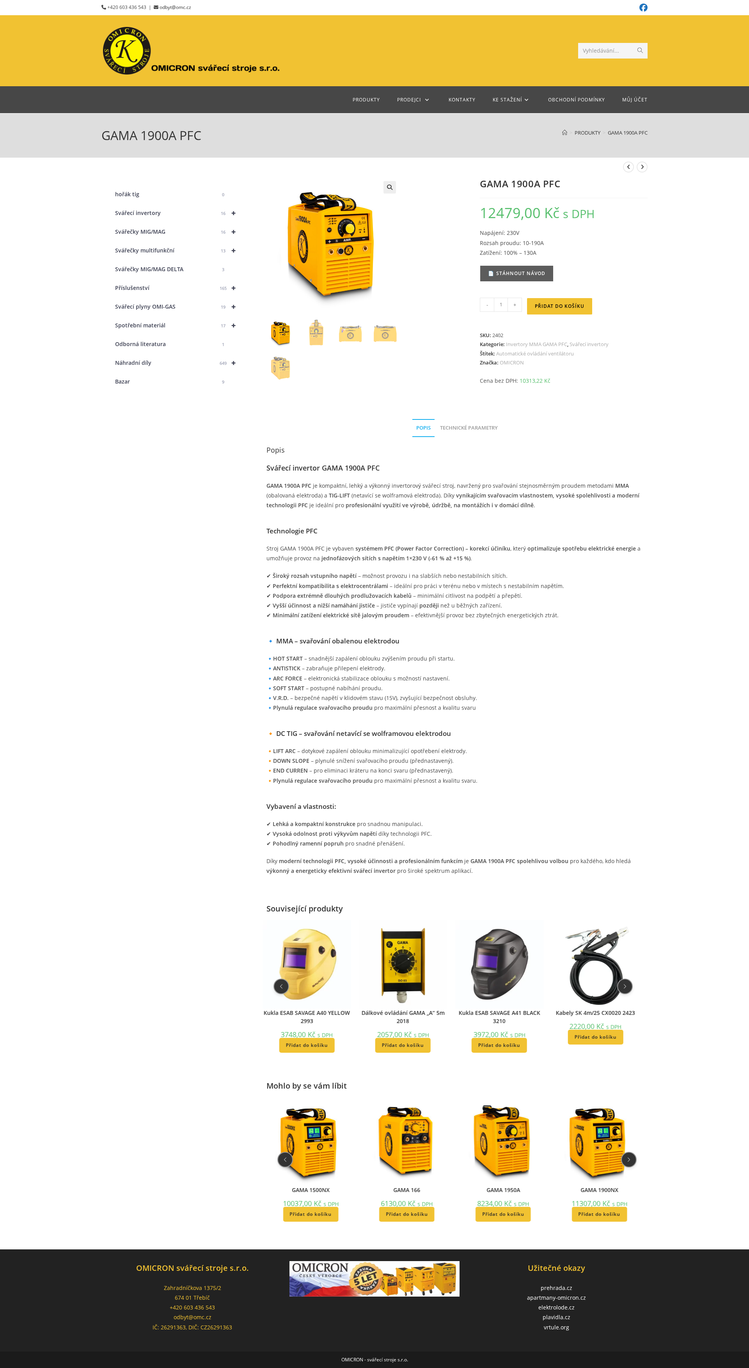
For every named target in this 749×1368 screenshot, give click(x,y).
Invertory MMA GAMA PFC (536, 344)
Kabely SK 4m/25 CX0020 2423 (595, 1012)
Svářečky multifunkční (175, 250)
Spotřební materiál (175, 325)
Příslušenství (175, 287)
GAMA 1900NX (599, 1190)
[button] (389, 187)
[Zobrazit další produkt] (642, 167)
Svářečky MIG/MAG (175, 231)
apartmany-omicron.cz (556, 1297)
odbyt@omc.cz (175, 7)
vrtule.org (556, 1327)
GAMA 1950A (503, 1190)
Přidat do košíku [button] (307, 1045)
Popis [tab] (423, 428)
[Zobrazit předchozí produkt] (628, 167)
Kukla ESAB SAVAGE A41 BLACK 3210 (499, 1016)
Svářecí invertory (589, 344)
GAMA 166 (407, 1190)
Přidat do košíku (559, 306)
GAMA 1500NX (311, 1190)
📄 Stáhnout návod (516, 273)
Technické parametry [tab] (469, 428)
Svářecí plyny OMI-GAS (175, 306)
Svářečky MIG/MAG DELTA (169, 269)
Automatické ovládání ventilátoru (535, 353)
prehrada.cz (556, 1288)
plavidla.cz (556, 1317)
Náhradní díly (175, 362)
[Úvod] (564, 132)
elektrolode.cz (556, 1307)
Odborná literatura (169, 344)
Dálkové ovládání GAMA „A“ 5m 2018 (403, 1016)
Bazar (169, 381)
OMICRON (512, 362)
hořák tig (169, 194)
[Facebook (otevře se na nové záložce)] (642, 8)
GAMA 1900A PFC (628, 132)
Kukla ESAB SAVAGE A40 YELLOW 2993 (307, 1016)
